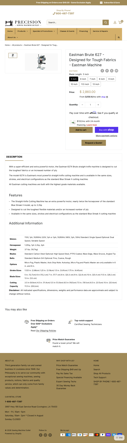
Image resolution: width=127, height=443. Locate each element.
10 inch (74, 84)
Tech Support (100, 377)
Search (97, 369)
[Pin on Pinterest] (107, 71)
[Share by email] (116, 71)
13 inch (96, 84)
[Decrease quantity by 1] (82, 104)
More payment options (106, 135)
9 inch (111, 79)
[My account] (115, 22)
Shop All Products (102, 373)
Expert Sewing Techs (66, 381)
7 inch (92, 79)
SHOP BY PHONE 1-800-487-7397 (107, 382)
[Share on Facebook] (102, 71)
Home (7, 45)
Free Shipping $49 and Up (68, 369)
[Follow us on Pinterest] (50, 435)
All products (17, 45)
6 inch (83, 79)
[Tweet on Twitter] (111, 71)
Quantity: (73, 104)
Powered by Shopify (13, 433)
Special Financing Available (69, 377)
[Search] (106, 22)
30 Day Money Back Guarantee (65, 386)
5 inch (74, 79)
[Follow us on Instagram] (45, 435)
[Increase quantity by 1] (98, 104)
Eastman (73, 71)
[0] (120, 22)
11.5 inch (85, 84)
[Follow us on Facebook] (40, 435)
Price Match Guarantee (67, 365)
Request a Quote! (93, 143)
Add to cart (81, 130)
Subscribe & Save (112, 2)
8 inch (102, 79)
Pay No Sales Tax (64, 373)
